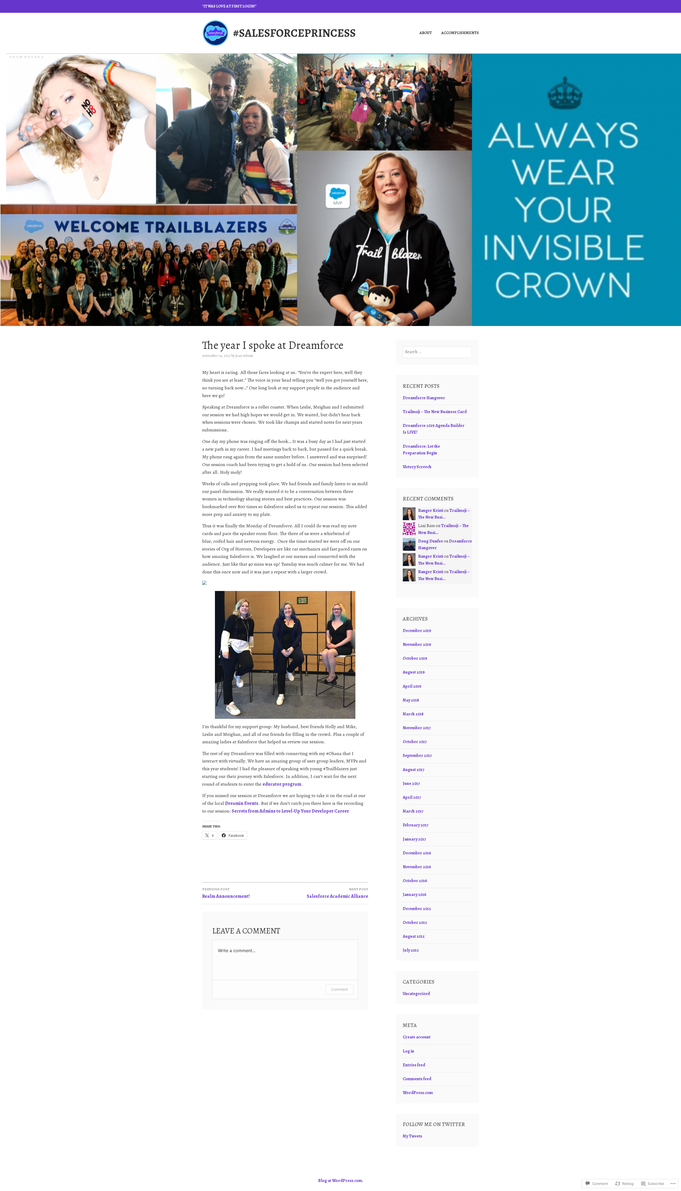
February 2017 (415, 825)
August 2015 (414, 936)
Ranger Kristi (430, 510)
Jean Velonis (244, 355)
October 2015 (415, 922)
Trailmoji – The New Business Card (435, 412)
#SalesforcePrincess (294, 32)
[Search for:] (437, 352)
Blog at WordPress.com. (340, 1181)
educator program (282, 784)
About (426, 32)
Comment (339, 989)
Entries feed (414, 1065)
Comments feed (417, 1079)
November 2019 (417, 644)
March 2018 (413, 714)
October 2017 (415, 742)
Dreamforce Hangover (424, 398)
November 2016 (417, 867)
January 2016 (414, 895)
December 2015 (417, 909)
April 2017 (412, 797)
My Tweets (412, 1136)
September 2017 (417, 755)
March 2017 (413, 811)
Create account (416, 1037)
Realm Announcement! (226, 893)
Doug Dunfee (430, 541)
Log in (408, 1051)
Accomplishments (460, 32)
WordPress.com (418, 1093)
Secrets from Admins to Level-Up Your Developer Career (290, 811)
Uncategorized (416, 994)
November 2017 (417, 728)
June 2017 (411, 783)
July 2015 (411, 950)
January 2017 (414, 839)
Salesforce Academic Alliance (337, 893)
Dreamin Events (241, 803)
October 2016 (415, 881)
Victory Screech (417, 467)
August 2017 (413, 770)
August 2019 (414, 672)
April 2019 (412, 686)
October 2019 (415, 658)
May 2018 (411, 700)
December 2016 (417, 853)
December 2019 (417, 631)
